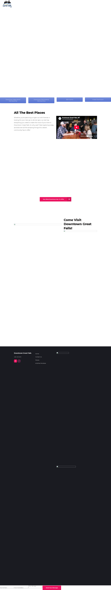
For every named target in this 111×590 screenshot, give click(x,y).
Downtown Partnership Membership (41, 100)
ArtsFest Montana (40, 363)
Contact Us (38, 357)
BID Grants (69, 99)
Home (37, 353)
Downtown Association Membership (13, 100)
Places (37, 360)
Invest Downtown (98, 99)
